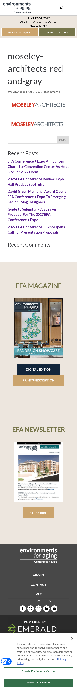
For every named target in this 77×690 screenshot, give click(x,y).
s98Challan (18, 91)
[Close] (72, 638)
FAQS (38, 594)
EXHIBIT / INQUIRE (57, 32)
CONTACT (38, 584)
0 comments (52, 91)
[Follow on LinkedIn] (46, 608)
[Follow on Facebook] (23, 608)
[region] (38, 661)
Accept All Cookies (38, 682)
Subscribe (38, 513)
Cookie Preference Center (38, 671)
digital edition (38, 369)
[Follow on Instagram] (38, 608)
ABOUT (38, 575)
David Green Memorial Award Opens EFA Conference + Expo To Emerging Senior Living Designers (37, 196)
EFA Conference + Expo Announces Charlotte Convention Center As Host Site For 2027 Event (38, 166)
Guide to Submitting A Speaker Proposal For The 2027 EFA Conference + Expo (32, 214)
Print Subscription (38, 380)
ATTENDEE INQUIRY (20, 32)
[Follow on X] (30, 608)
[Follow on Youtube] (54, 608)
